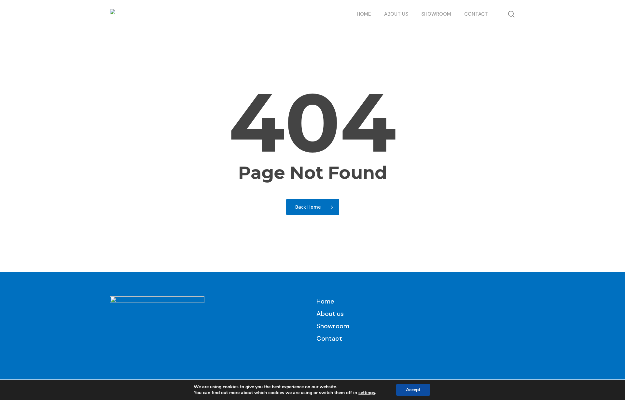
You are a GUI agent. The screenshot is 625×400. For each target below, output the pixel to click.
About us (330, 313)
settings (366, 393)
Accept (413, 390)
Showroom (332, 326)
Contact (329, 338)
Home (325, 301)
